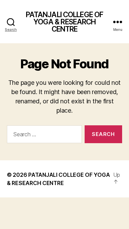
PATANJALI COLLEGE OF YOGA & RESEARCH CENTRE (65, 22)
